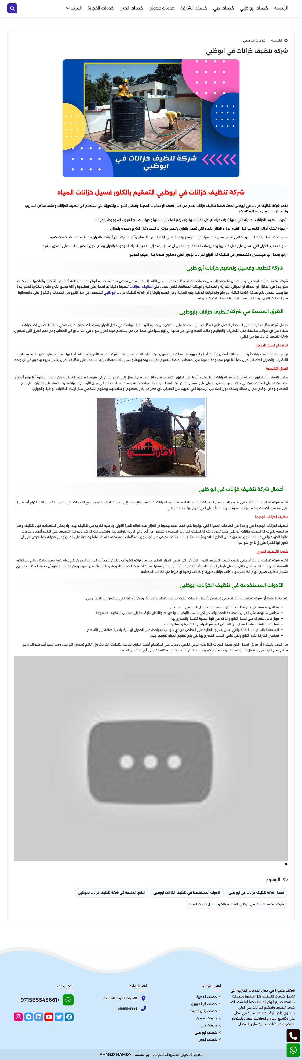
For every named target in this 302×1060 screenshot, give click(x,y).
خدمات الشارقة (193, 8)
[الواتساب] (293, 1050)
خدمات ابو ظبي (254, 8)
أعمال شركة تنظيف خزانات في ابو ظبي (256, 893)
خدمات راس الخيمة (203, 1011)
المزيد (76, 8)
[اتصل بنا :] (293, 1035)
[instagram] (18, 1017)
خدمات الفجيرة (101, 8)
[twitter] (59, 1017)
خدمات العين (131, 8)
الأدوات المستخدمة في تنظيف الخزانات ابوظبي (187, 893)
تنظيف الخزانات (141, 287)
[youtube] (48, 1017)
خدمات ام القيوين (204, 1004)
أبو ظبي (110, 293)
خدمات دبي (223, 8)
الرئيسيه (281, 8)
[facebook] (69, 1017)
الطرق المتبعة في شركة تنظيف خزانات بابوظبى (111, 893)
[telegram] (28, 1017)
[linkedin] (38, 1017)
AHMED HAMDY (115, 1054)
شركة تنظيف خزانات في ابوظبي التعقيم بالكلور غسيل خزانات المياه (236, 904)
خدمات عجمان (161, 8)
